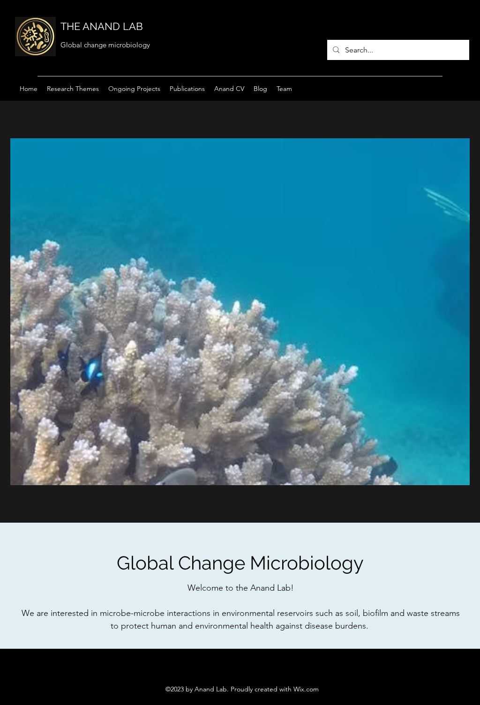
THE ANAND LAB (101, 26)
